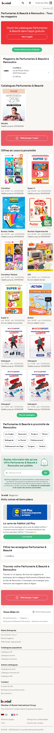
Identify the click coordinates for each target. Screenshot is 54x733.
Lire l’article (27, 537)
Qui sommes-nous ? (9, 635)
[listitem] (13, 108)
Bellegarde (9, 440)
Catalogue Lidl (6, 652)
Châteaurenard (37, 440)
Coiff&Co (10, 556)
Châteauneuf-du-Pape (14, 446)
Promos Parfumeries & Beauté (26, 50)
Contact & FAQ (7, 686)
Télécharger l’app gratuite (11, 642)
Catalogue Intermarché (10, 673)
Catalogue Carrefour (9, 659)
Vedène (42, 446)
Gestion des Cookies (35, 723)
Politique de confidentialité (37, 719)
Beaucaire (22, 434)
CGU (3, 723)
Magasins (23, 618)
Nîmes (45, 434)
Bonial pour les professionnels (12, 690)
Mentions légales (7, 719)
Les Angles (9, 434)
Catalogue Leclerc (8, 655)
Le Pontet (22, 440)
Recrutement (6, 693)
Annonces (46, 8)
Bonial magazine (7, 638)
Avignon (34, 434)
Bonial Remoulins (10, 618)
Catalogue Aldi (6, 676)
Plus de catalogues (27, 415)
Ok (45, 473)
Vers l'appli (27, 37)
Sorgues (31, 446)
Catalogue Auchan (8, 669)
